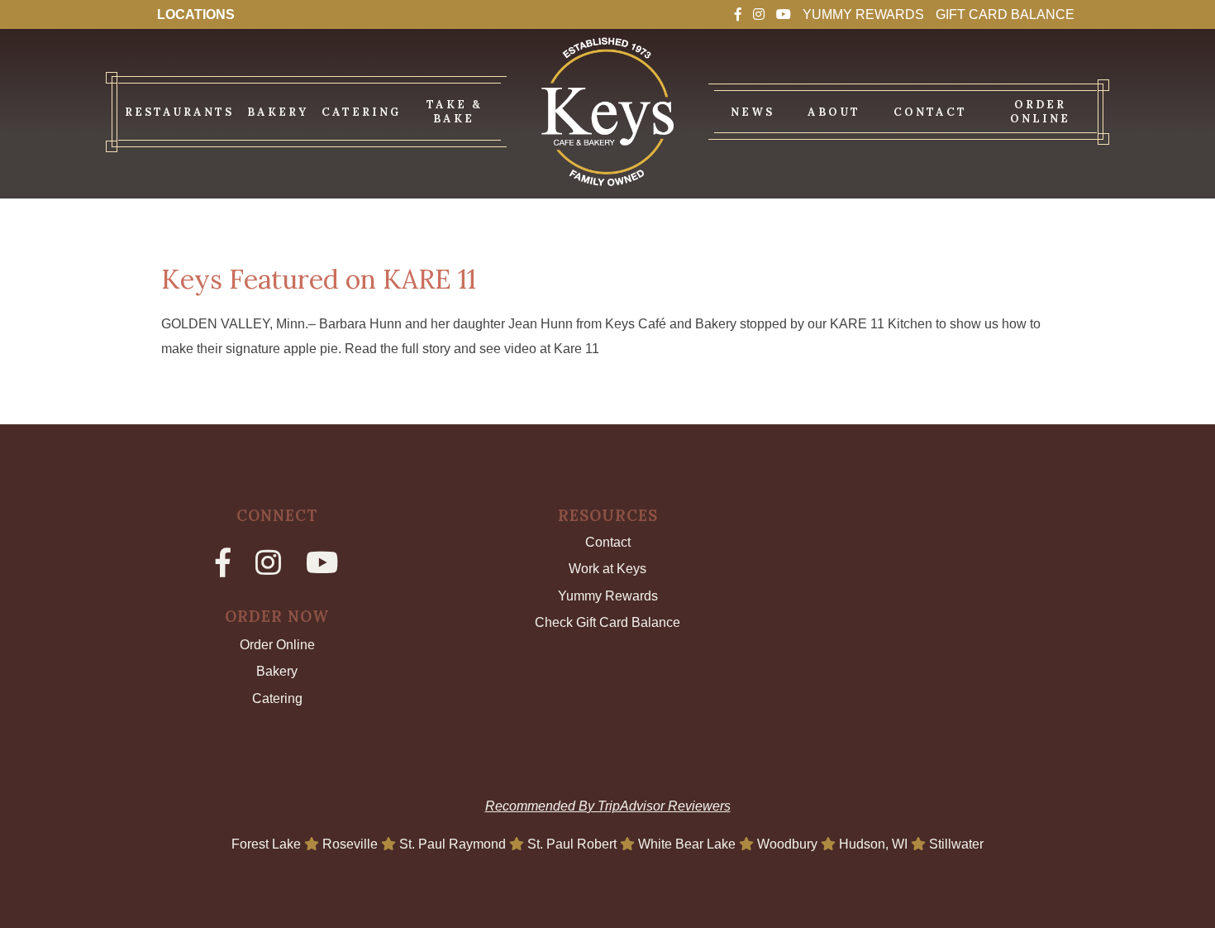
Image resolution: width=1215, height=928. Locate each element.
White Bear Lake (688, 844)
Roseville (351, 844)
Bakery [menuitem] (277, 112)
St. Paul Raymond (454, 844)
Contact (608, 542)
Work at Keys (607, 569)
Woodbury (789, 844)
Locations (196, 14)
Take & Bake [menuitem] (454, 112)
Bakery (277, 671)
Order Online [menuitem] (1040, 112)
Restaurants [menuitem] (179, 112)
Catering (277, 698)
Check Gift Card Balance (607, 622)
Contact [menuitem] (930, 112)
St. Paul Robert (573, 844)
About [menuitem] (834, 112)
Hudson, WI (875, 844)
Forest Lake (267, 844)
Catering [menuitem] (361, 112)
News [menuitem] (752, 112)
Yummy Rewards (863, 14)
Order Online (277, 645)
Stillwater (956, 844)
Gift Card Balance (1005, 14)
